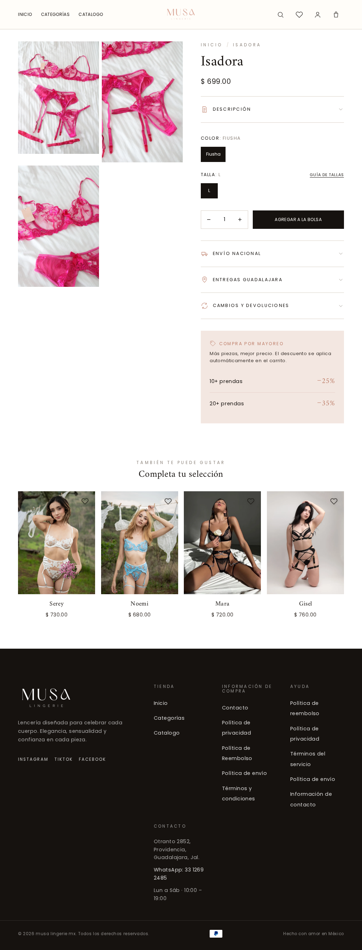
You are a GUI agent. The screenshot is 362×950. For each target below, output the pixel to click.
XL (84, 612)
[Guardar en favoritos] (85, 501)
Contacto (235, 707)
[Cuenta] (317, 14)
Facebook (92, 759)
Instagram (33, 759)
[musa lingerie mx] (181, 14)
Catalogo (167, 732)
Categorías (169, 718)
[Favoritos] (299, 14)
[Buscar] (280, 14)
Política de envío (244, 773)
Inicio (211, 45)
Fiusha (213, 154)
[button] (336, 14)
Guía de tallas (327, 175)
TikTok (63, 759)
